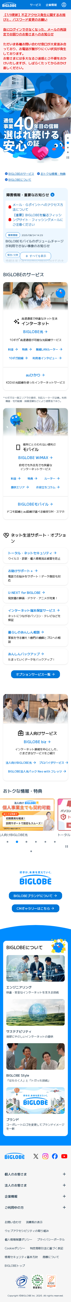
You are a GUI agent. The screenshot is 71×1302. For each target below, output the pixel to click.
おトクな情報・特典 (53, 174)
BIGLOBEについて (19, 180)
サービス (35, 5)
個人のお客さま (16, 1174)
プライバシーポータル (51, 1239)
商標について (51, 1257)
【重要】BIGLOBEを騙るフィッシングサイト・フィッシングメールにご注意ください (38, 219)
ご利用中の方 (14, 1207)
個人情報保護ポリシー (18, 1239)
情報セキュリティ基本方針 (21, 1257)
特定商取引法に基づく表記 (46, 1248)
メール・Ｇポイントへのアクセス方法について (38, 207)
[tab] (67, 138)
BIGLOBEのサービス (21, 174)
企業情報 (51, 5)
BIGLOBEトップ (15, 1266)
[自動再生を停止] (68, 158)
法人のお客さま (16, 1185)
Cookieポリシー (15, 1248)
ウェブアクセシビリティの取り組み (27, 1231)
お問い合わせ (13, 1222)
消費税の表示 (34, 1222)
